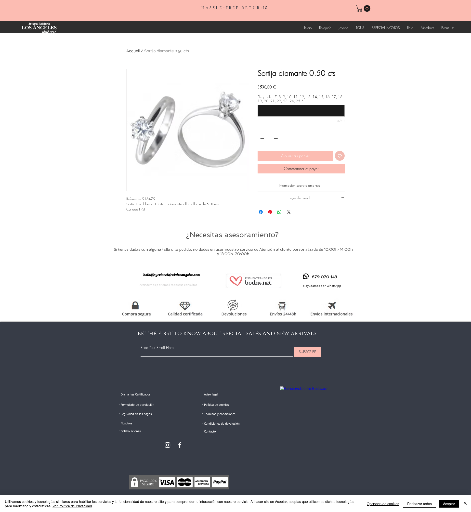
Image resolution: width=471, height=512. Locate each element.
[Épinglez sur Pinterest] (270, 212)
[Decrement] (261, 138)
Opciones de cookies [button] (383, 503)
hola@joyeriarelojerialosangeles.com (171, 275)
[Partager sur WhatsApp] (279, 212)
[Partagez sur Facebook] (261, 212)
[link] (364, 8)
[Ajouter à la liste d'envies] (340, 156)
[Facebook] (179, 445)
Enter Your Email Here (157, 348)
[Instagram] (167, 445)
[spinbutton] (269, 138)
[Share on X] (289, 212)
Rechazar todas (419, 503)
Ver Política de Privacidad (72, 505)
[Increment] (276, 138)
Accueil (133, 51)
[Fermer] (465, 503)
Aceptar (449, 503)
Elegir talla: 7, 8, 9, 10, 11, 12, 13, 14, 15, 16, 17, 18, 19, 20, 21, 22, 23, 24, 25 (300, 99)
